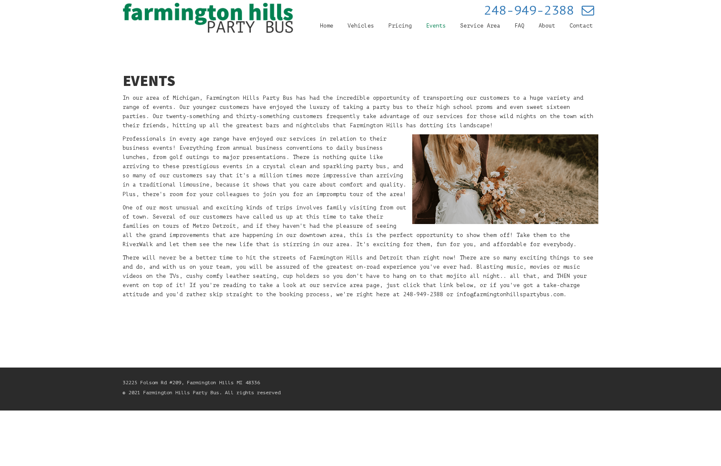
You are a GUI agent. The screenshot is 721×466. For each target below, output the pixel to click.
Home (326, 26)
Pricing (400, 26)
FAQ (519, 26)
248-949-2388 (529, 10)
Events (436, 26)
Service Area (480, 26)
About (547, 26)
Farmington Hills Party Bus (249, 98)
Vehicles (361, 26)
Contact (581, 26)
